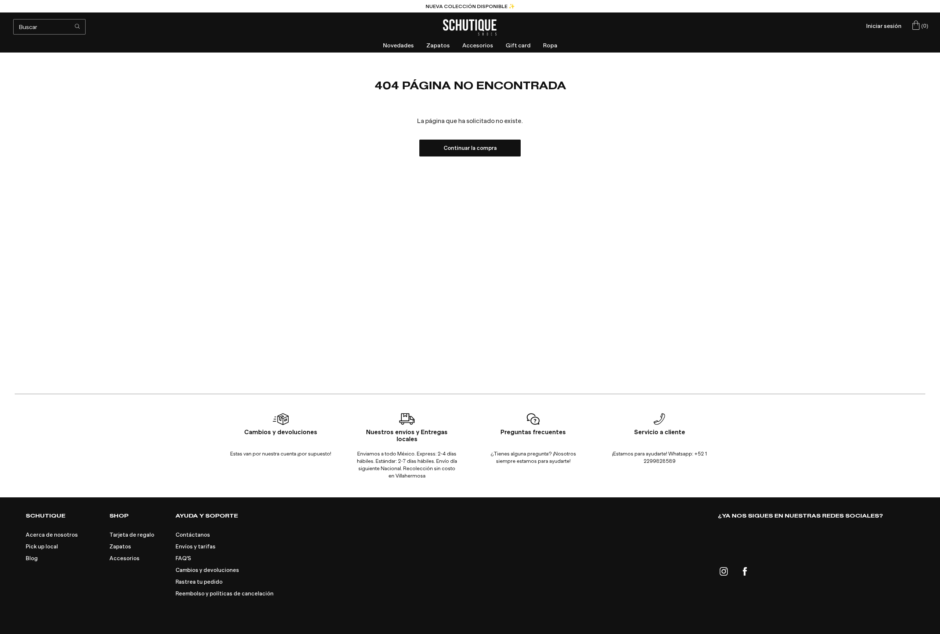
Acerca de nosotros (52, 535)
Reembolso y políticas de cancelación (225, 593)
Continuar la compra (470, 148)
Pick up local (42, 546)
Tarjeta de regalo (131, 535)
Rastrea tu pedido (199, 582)
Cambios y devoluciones (207, 570)
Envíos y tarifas (196, 546)
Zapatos (120, 546)
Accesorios (124, 558)
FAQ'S (183, 558)
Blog (32, 558)
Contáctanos (193, 535)
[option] (470, 6)
